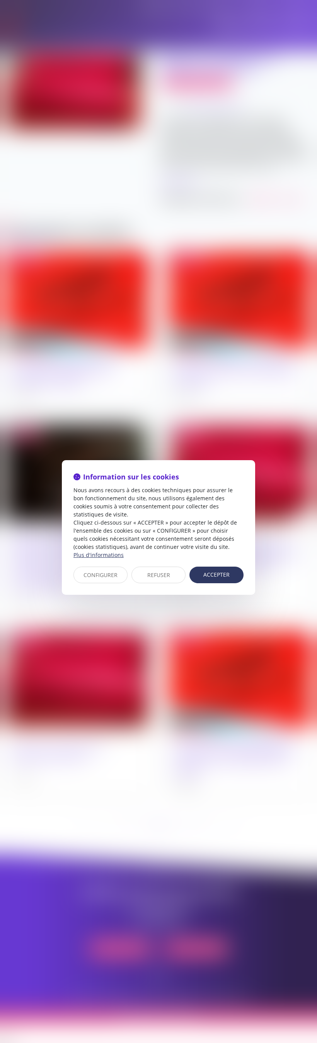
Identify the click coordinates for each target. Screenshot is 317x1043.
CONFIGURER (101, 575)
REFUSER (158, 575)
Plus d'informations (98, 555)
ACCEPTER (216, 574)
